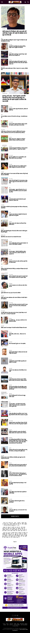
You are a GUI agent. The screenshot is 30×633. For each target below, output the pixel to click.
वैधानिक (4, 624)
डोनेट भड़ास (22, 623)
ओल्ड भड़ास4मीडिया (17, 624)
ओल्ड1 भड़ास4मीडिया (24, 624)
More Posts (15, 516)
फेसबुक (15, 623)
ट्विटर (18, 623)
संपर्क (8, 624)
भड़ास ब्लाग (11, 623)
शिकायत (26, 623)
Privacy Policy (15, 625)
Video (7, 623)
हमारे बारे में (11, 624)
